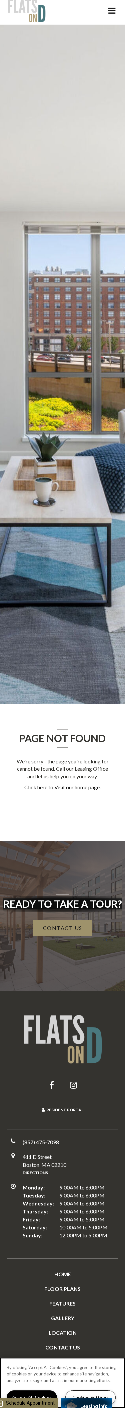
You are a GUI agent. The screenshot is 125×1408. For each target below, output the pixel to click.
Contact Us (62, 1347)
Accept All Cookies (32, 1397)
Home (62, 1274)
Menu (110, 10)
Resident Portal (64, 1109)
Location (63, 1333)
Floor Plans (62, 1289)
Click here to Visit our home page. (62, 787)
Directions (35, 1172)
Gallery (62, 1318)
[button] (51, 1085)
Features (62, 1303)
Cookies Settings (90, 1397)
